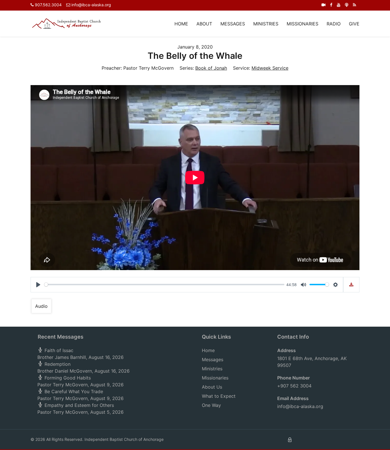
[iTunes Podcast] (346, 5)
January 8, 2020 (195, 47)
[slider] (164, 284)
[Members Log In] (290, 439)
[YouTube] (338, 5)
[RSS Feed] (354, 5)
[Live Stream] (323, 5)
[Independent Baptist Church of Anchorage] (66, 23)
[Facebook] (331, 5)
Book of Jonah (211, 68)
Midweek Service (270, 68)
